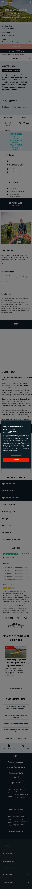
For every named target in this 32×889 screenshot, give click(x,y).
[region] (16, 444)
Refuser (16, 464)
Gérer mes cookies (16, 455)
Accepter (16, 459)
